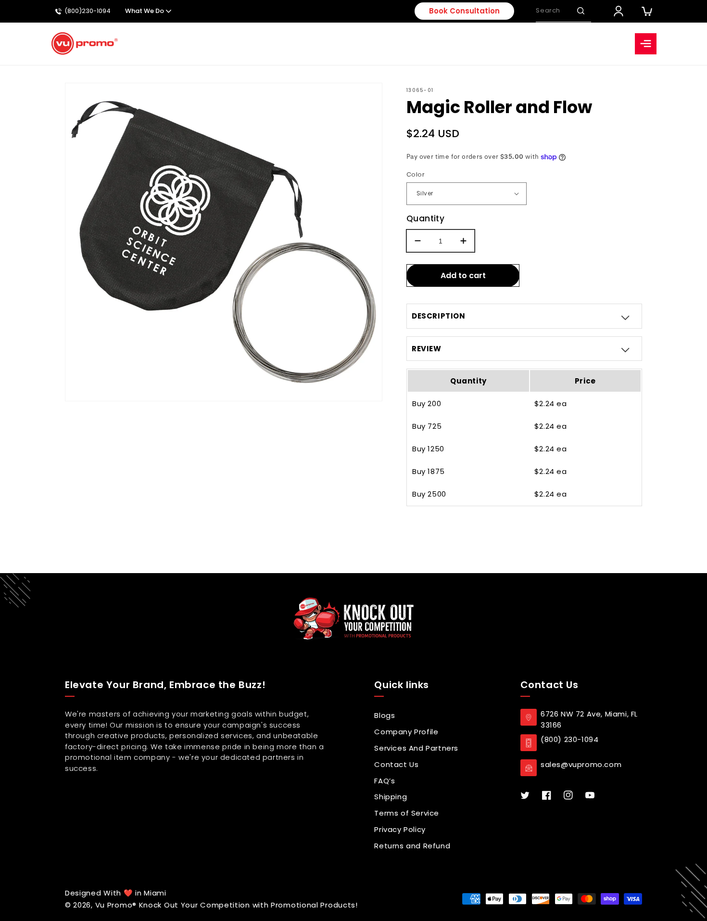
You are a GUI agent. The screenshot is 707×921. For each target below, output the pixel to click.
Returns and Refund (412, 846)
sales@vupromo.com (581, 764)
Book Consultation (464, 11)
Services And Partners (416, 748)
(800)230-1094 (87, 11)
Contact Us (396, 764)
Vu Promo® (117, 905)
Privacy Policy (399, 829)
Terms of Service (406, 813)
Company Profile (406, 732)
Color (415, 174)
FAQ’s (384, 781)
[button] (580, 11)
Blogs (384, 715)
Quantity (425, 218)
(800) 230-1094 (569, 739)
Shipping (390, 797)
